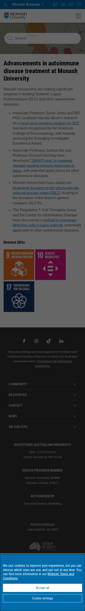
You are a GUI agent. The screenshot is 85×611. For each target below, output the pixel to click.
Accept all (42, 588)
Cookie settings (42, 598)
